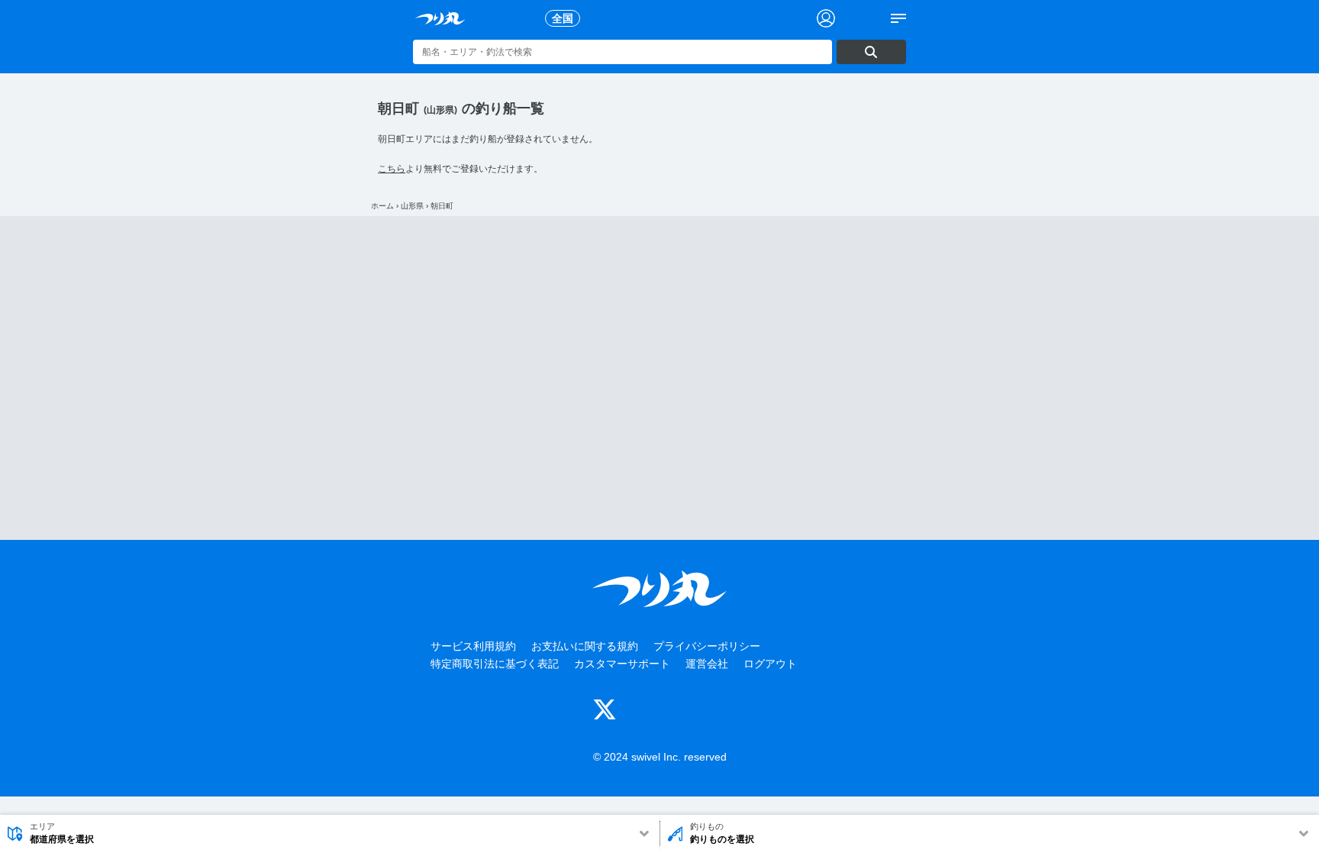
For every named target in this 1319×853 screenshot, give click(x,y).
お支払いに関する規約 (584, 646)
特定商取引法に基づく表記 (495, 664)
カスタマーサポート (622, 664)
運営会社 (706, 664)
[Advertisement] (659, 378)
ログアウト (770, 664)
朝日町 (442, 206)
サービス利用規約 (473, 646)
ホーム (382, 206)
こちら (391, 168)
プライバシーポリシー (706, 646)
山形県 (412, 206)
